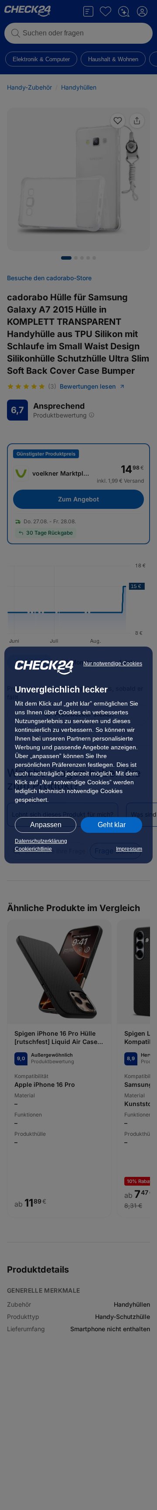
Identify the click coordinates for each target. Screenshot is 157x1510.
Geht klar (112, 824)
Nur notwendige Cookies (112, 664)
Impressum (129, 849)
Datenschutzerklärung (41, 841)
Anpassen (45, 824)
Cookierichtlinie (33, 849)
